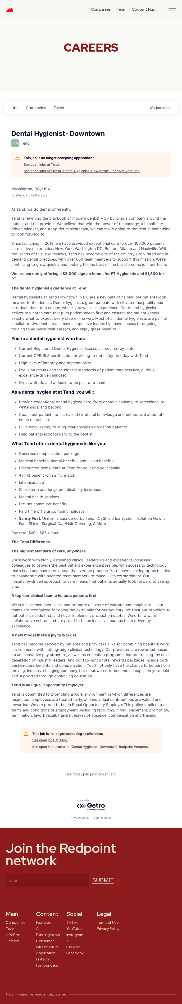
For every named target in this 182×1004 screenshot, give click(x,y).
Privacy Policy (108, 928)
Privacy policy (80, 817)
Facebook (75, 953)
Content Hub (143, 9)
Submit (103, 880)
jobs (13, 107)
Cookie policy (102, 817)
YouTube (74, 928)
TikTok (72, 922)
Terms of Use (108, 922)
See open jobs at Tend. (42, 164)
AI (37, 928)
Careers (12, 941)
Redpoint (9, 11)
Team (121, 9)
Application (45, 953)
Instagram (74, 935)
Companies (101, 9)
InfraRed (13, 935)
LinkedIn (73, 947)
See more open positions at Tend (91, 774)
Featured (43, 922)
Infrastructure (47, 947)
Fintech (42, 959)
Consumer (45, 941)
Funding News (48, 935)
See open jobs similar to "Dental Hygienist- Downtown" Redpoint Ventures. (82, 171)
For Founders (47, 965)
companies (36, 107)
